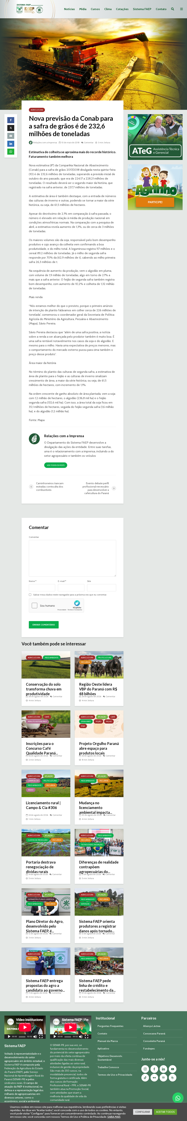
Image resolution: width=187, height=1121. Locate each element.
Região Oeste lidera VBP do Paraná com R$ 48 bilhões (98, 689)
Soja (83, 726)
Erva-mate (86, 721)
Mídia (82, 9)
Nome (32, 581)
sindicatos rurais (13, 1083)
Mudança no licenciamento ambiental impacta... (95, 807)
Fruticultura (104, 657)
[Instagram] (145, 1069)
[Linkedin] (163, 1069)
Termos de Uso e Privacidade (115, 1074)
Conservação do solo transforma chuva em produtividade (44, 689)
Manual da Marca (108, 1041)
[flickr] (154, 1077)
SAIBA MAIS (114, 1116)
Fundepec (149, 1048)
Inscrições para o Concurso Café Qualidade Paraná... (42, 748)
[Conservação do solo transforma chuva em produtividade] (46, 664)
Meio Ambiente (51, 657)
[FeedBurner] (172, 1077)
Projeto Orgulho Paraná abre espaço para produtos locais (99, 748)
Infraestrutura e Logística (41, 899)
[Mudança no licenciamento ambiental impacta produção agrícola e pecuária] (99, 783)
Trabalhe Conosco (108, 1067)
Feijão (98, 721)
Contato (161, 9)
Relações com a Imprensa (45, 142)
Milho (109, 721)
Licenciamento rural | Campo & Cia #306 (43, 805)
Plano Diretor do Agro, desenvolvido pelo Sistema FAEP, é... (44, 926)
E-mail (62, 581)
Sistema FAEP (142, 9)
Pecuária (85, 662)
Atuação (102, 717)
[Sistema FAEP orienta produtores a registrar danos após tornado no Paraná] (99, 901)
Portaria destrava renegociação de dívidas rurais (41, 867)
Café (47, 717)
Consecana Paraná (154, 1033)
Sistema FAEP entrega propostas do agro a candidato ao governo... (45, 985)
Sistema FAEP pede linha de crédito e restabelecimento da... (97, 985)
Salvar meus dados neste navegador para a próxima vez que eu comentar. (70, 595)
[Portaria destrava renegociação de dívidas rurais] (46, 842)
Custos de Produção (37, 840)
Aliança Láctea (151, 1026)
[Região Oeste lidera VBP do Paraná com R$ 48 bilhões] (99, 664)
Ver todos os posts (55, 465)
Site (89, 581)
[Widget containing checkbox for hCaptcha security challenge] (56, 605)
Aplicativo (103, 1048)
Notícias (69, 9)
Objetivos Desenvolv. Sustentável (110, 1057)
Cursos (95, 9)
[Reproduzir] (9, 1037)
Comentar (89, 142)
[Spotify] (163, 1077)
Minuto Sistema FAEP (37, 721)
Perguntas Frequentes (110, 1026)
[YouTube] (172, 1069)
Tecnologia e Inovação (92, 844)
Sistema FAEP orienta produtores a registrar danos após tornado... (97, 926)
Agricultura (37, 110)
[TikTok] (145, 1077)
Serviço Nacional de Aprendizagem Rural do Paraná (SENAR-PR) (24, 1075)
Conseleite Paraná (154, 1041)
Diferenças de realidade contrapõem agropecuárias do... (99, 867)
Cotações (122, 9)
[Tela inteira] (41, 1037)
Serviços (85, 904)
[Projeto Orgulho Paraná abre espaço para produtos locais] (99, 724)
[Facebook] (154, 1069)
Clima (108, 9)
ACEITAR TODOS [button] (165, 1111)
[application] (25, 1027)
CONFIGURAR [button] (142, 1111)
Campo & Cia (33, 781)
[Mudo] (35, 1037)
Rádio (30, 790)
